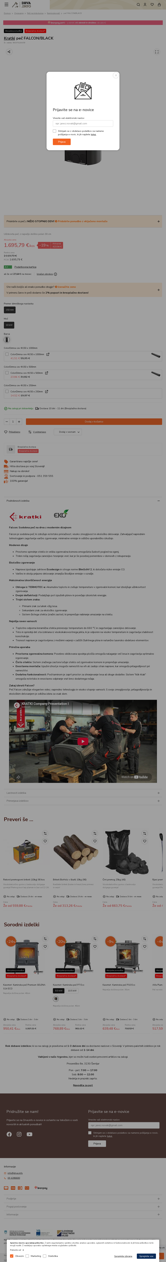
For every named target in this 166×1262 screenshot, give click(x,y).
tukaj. (93, 134)
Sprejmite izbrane (123, 1256)
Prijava (61, 142)
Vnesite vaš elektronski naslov (68, 118)
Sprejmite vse (146, 1256)
